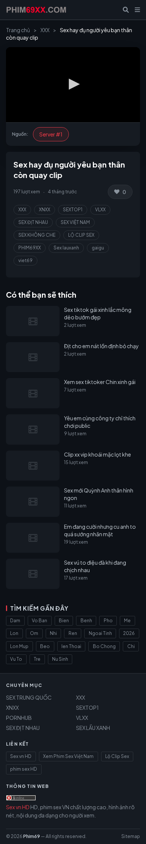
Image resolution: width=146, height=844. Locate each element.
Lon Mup (19, 646)
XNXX (44, 209)
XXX (44, 30)
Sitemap (130, 836)
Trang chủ (18, 30)
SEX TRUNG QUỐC (29, 697)
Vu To (16, 659)
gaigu (98, 248)
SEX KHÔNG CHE (36, 235)
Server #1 (51, 134)
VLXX (100, 209)
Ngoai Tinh (100, 633)
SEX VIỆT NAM (75, 222)
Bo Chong (104, 646)
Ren (73, 633)
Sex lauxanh (66, 248)
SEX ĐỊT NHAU (33, 222)
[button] (73, 84)
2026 (129, 633)
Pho (108, 620)
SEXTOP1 (72, 209)
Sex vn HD (20, 756)
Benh (86, 620)
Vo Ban (39, 620)
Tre (37, 659)
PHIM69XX (29, 248)
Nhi (53, 633)
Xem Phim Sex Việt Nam (68, 756)
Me (127, 620)
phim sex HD (23, 769)
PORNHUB (19, 717)
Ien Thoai (71, 646)
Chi (131, 646)
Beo (45, 646)
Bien (64, 620)
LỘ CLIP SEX (81, 235)
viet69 (25, 260)
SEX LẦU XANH (93, 727)
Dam (15, 620)
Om (34, 633)
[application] (73, 84)
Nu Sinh (60, 659)
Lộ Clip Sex (117, 756)
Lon (14, 633)
